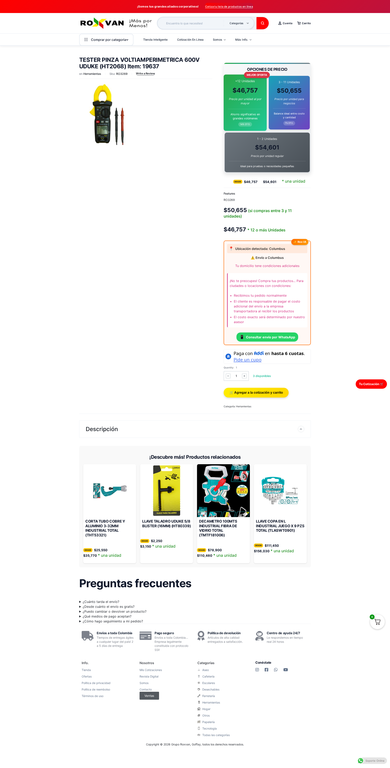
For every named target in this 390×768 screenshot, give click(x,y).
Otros (206, 715)
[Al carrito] (256, 393)
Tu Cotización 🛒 (371, 384)
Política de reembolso (96, 689)
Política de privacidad (96, 683)
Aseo (205, 670)
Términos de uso (92, 696)
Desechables (210, 689)
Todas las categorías (216, 735)
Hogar (206, 709)
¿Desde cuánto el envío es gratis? (108, 607)
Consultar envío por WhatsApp (267, 336)
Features (229, 193)
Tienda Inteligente (155, 39)
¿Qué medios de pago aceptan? (107, 616)
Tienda (86, 670)
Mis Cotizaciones (151, 670)
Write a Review (145, 73)
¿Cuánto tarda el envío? (101, 602)
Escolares (208, 683)
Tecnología (209, 728)
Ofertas (87, 676)
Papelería (208, 722)
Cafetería (208, 676)
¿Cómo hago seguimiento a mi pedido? (113, 621)
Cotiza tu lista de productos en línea (229, 6)
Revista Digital (149, 676)
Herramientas (92, 73)
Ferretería (208, 696)
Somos (144, 683)
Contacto (146, 689)
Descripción (102, 429)
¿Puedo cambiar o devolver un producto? (114, 611)
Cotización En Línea (190, 39)
